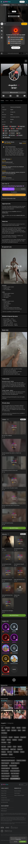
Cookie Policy (18, 839)
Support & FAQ (4, 808)
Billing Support (4, 810)
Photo (5, 135)
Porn (13, 128)
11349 (5, 550)
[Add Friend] (17, 96)
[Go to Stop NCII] (8, 831)
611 (16, 581)
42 (4, 596)
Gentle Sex (6, 128)
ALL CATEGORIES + (15, 778)
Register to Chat (16, 47)
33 (4, 581)
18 (4, 507)
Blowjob (6, 126)
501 (16, 565)
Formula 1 (13, 133)
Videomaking (7, 137)
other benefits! (18, 45)
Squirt (5, 130)
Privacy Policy (4, 790)
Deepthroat (13, 126)
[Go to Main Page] (8, 1)
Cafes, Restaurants (14, 130)
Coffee (5, 133)
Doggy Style (22, 126)
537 (16, 550)
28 (4, 524)
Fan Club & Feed (18, 100)
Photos (20, 4)
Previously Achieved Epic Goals (8, 198)
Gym (19, 133)
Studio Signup (17, 793)
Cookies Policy (4, 797)
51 (4, 612)
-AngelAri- (3, 723)
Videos (13, 4)
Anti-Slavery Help (4, 802)
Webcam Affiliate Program (19, 795)
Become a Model (17, 790)
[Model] (26, 61)
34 (4, 472)
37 (4, 565)
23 (4, 489)
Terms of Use (3, 793)
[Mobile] (2, 728)
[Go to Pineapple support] (2, 831)
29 (4, 437)
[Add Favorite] (2, 24)
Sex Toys (20, 128)
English (22, 784)
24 (4, 454)
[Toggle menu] (1, 1)
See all (22, 419)
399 (17, 596)
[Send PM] (24, 96)
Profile (2, 100)
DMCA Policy (3, 795)
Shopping (20, 135)
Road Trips (12, 135)
